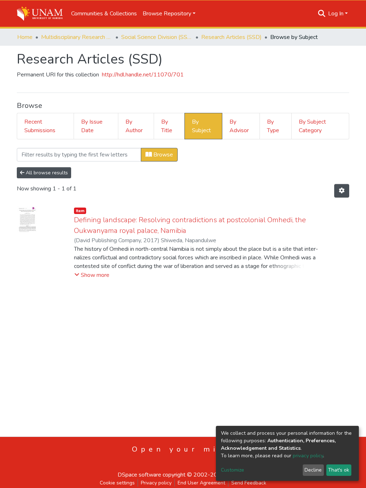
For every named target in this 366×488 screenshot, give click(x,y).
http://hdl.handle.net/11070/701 (143, 75)
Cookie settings (117, 482)
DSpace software (139, 475)
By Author (134, 126)
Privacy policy (156, 482)
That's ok (338, 470)
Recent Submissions (39, 126)
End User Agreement (201, 482)
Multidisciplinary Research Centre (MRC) (77, 37)
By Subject (201, 126)
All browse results (46, 172)
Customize (232, 470)
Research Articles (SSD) (231, 37)
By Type (273, 126)
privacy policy (308, 455)
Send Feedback (248, 482)
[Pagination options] (341, 191)
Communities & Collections (104, 14)
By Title (166, 126)
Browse (162, 155)
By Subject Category (312, 126)
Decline (313, 470)
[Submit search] (322, 13)
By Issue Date (92, 126)
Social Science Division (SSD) (157, 37)
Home (25, 37)
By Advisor (239, 126)
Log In (335, 14)
